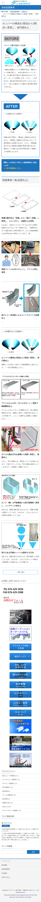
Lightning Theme (24, 895)
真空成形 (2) (6, 799)
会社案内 (4, 873)
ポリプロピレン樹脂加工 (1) (11, 779)
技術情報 (4, 865)
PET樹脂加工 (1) (7, 787)
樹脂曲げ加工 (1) (7, 803)
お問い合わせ (5, 877)
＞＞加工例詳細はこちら (12, 168)
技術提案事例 (5, 869)
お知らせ (5, 826)
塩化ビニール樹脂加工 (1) (10, 775)
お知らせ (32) (6, 806)
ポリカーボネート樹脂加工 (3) (11, 810)
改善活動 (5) (6, 791)
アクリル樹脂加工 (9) (9, 795)
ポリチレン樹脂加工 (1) (9, 783)
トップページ (5, 861)
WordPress (14, 895)
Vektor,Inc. (22, 897)
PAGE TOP (38, 873)
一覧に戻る (20, 572)
